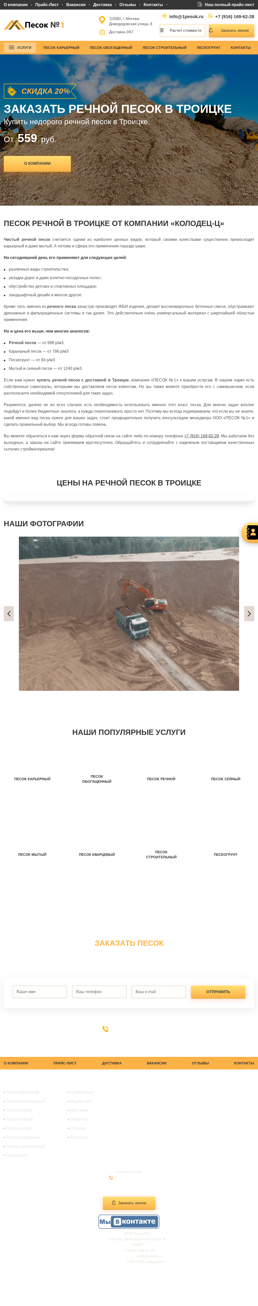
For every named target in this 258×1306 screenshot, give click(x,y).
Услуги (24, 48)
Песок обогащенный (111, 48)
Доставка (102, 5)
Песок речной (19, 1110)
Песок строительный (164, 48)
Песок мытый (18, 1128)
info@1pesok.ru (186, 16)
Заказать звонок (235, 30)
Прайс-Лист (47, 5)
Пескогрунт (208, 48)
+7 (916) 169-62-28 (234, 16)
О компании (16, 5)
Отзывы (127, 5)
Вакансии (76, 5)
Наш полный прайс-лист (229, 5)
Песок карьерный (61, 48)
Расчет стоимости (185, 30)
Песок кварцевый (22, 1137)
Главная (78, 1084)
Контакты (153, 5)
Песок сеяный (19, 1119)
